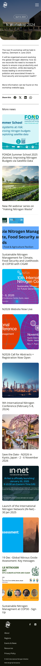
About (6, 633)
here (22, 87)
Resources (8, 648)
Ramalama (17, 663)
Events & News (10, 643)
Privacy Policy (10, 653)
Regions (7, 638)
